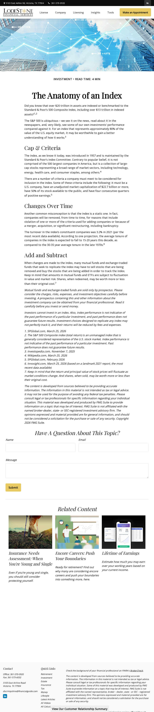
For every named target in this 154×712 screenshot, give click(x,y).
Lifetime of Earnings (120, 553)
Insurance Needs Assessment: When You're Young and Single (30, 558)
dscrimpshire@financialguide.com (20, 691)
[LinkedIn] (147, 3)
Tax (42, 688)
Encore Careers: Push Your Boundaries (74, 555)
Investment (46, 677)
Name (9, 440)
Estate (44, 681)
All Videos (46, 702)
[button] (43, 12)
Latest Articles (48, 699)
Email (82, 440)
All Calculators (48, 706)
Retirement (46, 674)
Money (44, 692)
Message (11, 460)
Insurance (46, 684)
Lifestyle (45, 695)
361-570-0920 (58, 3)
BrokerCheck (136, 670)
